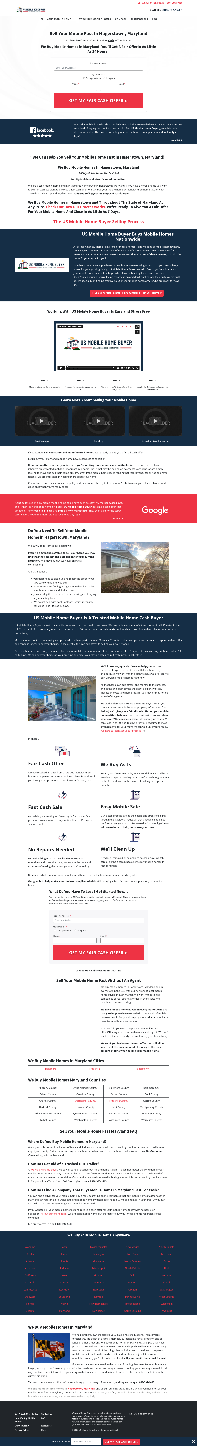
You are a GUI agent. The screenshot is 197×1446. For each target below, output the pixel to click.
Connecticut (30, 1289)
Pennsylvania (132, 1296)
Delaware (30, 1296)
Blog (43, 1430)
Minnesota (99, 1261)
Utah (167, 1268)
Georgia (30, 1310)
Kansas (64, 1282)
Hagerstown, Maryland (81, 1388)
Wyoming (166, 1310)
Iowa (64, 1275)
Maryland (64, 1310)
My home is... (98, 74)
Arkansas (30, 1268)
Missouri (98, 1275)
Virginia (167, 1282)
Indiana (64, 1268)
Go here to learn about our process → (122, 730)
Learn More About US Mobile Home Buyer (127, 293)
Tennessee (167, 1254)
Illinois (64, 1261)
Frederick (94, 1068)
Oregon (132, 1289)
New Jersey (98, 1310)
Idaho (64, 1254)
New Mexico (133, 1247)
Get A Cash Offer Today (151, 2)
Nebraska (98, 1289)
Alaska (30, 1254)
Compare (121, 19)
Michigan (98, 1254)
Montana (99, 1282)
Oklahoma (132, 1282)
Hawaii (64, 1247)
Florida (30, 1303)
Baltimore (50, 1068)
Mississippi (98, 1268)
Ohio (132, 1275)
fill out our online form (54, 1213)
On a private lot (94, 78)
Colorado (30, 1282)
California (30, 1275)
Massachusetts (98, 1247)
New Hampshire (98, 1303)
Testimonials (139, 19)
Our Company (174, 2)
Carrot (115, 1430)
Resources (46, 1425)
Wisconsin (167, 1303)
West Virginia (166, 1296)
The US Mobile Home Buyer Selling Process (98, 221)
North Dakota (132, 1268)
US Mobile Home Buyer (44, 1169)
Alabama (30, 1247)
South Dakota (166, 1247)
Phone (75, 83)
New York (132, 1254)
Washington (167, 1289)
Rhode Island (132, 1303)
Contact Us (46, 1414)
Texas (167, 1261)
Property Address (98, 63)
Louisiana (64, 1296)
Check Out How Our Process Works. (76, 207)
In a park (110, 78)
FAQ (154, 19)
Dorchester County (85, 1100)
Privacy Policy (22, 1430)
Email (121, 83)
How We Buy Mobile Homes (94, 19)
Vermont (167, 1275)
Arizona (30, 1261)
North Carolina (132, 1261)
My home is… (60, 926)
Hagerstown (142, 1068)
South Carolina (132, 1310)
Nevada (98, 1296)
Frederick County (118, 1100)
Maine (64, 1303)
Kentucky (64, 1289)
